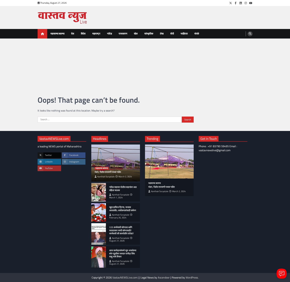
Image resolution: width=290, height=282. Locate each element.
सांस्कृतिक (148, 34)
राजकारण (123, 34)
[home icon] (42, 34)
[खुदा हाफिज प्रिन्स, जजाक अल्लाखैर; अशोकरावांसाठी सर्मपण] (98, 212)
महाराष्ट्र (96, 34)
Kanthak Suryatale (106, 176)
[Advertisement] (145, 63)
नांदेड (109, 34)
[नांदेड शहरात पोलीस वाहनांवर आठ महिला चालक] (98, 192)
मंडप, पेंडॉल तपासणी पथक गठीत (108, 172)
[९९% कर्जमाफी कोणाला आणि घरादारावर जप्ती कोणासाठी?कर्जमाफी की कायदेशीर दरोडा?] (98, 234)
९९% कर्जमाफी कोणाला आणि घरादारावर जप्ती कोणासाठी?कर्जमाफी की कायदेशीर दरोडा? (121, 230)
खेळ (136, 34)
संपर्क (196, 34)
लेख (162, 34)
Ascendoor (164, 277)
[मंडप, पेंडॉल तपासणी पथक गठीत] (169, 162)
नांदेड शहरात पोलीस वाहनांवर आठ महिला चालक (123, 189)
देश (72, 34)
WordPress (192, 277)
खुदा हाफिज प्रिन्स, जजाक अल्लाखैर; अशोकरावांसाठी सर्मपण (122, 209)
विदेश (83, 34)
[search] (250, 33)
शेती (172, 34)
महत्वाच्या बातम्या (57, 34)
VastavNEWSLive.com (124, 277)
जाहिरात (184, 34)
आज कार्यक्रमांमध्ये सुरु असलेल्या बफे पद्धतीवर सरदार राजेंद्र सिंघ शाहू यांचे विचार (122, 253)
